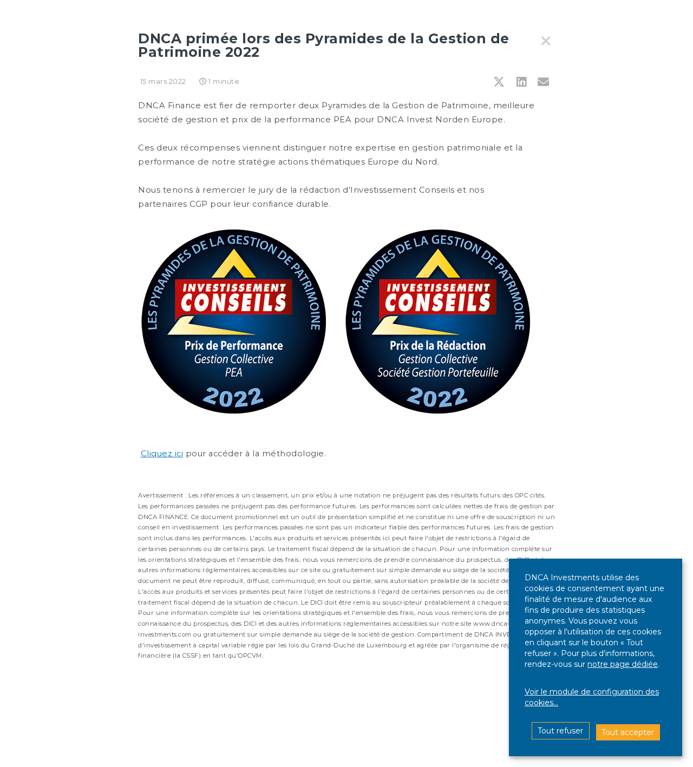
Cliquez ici (162, 453)
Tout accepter (628, 732)
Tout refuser (560, 731)
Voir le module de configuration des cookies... (592, 697)
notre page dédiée (622, 664)
